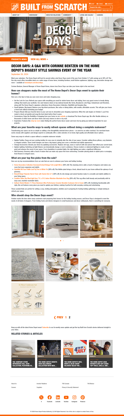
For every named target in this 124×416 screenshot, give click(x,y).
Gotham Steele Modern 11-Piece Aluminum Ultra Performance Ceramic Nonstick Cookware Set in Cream (49, 183)
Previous (14, 222)
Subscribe (45, 327)
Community (67, 15)
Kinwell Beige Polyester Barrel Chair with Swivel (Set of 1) (33, 174)
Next (110, 222)
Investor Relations (53, 15)
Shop (92, 4)
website (62, 116)
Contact (110, 4)
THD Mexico (90, 384)
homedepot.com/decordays (34, 82)
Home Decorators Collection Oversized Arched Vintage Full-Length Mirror (38, 165)
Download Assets (103, 245)
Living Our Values (86, 15)
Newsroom (33, 15)
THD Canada (65, 384)
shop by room (35, 121)
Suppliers (39, 387)
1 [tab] (61, 241)
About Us (15, 15)
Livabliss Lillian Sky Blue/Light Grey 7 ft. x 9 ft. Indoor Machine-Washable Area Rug (41, 178)
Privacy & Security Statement (70, 387)
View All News (39, 59)
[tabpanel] (62, 222)
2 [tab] (63, 241)
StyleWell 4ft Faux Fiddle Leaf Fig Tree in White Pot (31, 169)
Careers (100, 15)
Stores (100, 4)
